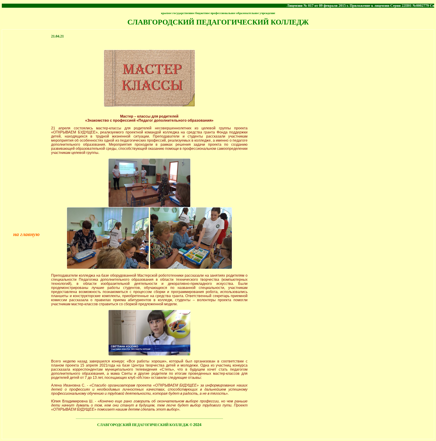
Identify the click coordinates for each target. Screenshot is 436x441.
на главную (26, 234)
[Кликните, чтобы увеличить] (149, 206)
